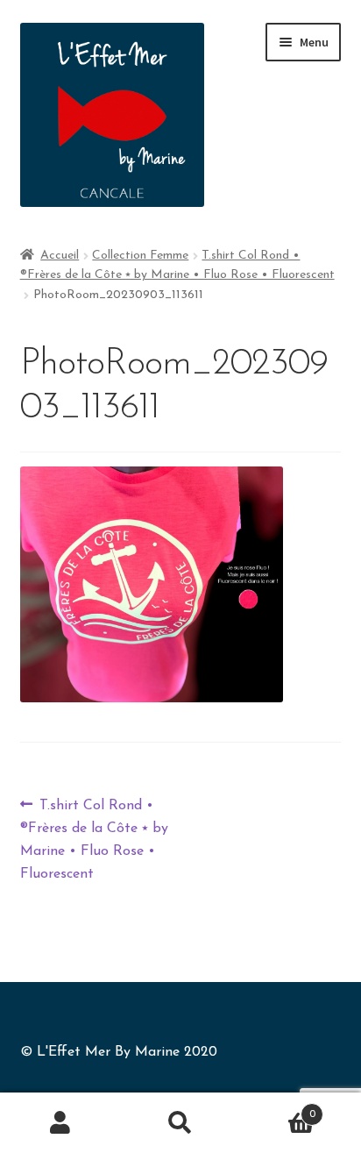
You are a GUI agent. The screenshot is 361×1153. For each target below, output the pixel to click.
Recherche (180, 1123)
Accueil (59, 255)
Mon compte (60, 1123)
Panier (278, 1108)
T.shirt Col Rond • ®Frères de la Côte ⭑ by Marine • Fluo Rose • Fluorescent (94, 837)
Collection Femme (140, 255)
